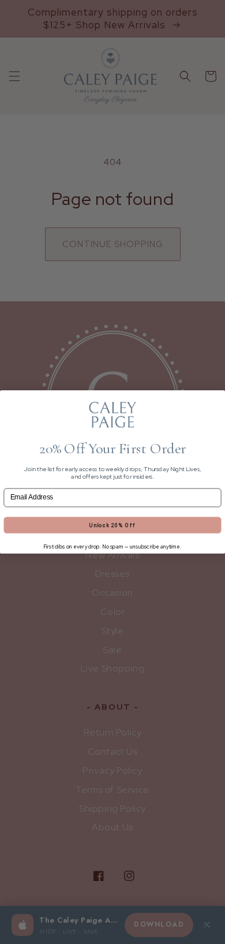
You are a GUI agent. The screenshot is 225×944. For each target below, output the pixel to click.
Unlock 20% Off (112, 525)
